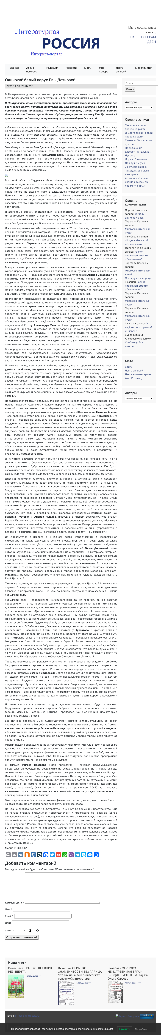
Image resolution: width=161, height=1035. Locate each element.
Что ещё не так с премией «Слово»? (139, 327)
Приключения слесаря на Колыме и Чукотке (138, 151)
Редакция (52, 67)
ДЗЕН (151, 42)
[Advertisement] (25, 11)
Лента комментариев (138, 374)
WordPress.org (133, 378)
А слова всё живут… (137, 178)
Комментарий (14, 902)
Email (9, 916)
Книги (88, 67)
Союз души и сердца (138, 278)
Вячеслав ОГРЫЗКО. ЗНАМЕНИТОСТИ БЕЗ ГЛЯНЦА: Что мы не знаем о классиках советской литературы (80, 973)
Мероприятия (143, 67)
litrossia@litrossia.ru (27, 1015)
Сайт (8, 922)
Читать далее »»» (33, 976)
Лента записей (121, 69)
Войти (129, 366)
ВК (132, 37)
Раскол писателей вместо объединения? (136, 255)
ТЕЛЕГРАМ (147, 37)
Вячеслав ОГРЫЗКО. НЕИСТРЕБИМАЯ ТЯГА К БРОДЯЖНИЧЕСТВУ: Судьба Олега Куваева (128, 973)
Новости (71, 67)
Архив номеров (31, 69)
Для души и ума (135, 163)
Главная (14, 67)
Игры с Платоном (136, 159)
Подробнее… (142, 1029)
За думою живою (136, 166)
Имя (8, 909)
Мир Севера (103, 69)
